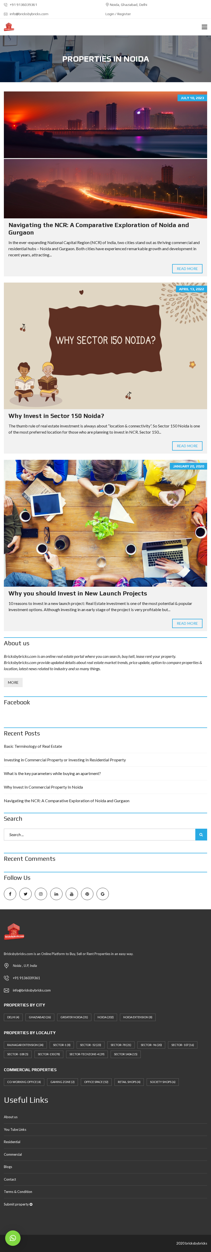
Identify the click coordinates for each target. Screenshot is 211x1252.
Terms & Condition (18, 1192)
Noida (106, 1017)
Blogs (8, 1167)
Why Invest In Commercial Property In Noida (43, 786)
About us (10, 1117)
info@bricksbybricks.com (28, 14)
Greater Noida (74, 1017)
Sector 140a (125, 1054)
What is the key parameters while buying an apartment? (52, 773)
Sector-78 (121, 1045)
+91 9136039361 (23, 5)
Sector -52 (90, 1045)
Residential (12, 1142)
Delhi (13, 1017)
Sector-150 (49, 1054)
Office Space (96, 1081)
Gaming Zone (62, 1081)
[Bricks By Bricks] (7, 27)
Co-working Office (24, 1081)
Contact (10, 1179)
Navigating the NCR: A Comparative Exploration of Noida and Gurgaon (66, 800)
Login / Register (118, 14)
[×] (13, 1238)
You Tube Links (15, 1129)
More (13, 682)
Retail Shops (129, 1081)
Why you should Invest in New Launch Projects (77, 593)
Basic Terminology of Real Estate (33, 746)
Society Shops (162, 1081)
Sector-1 (62, 1045)
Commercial (13, 1154)
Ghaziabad (40, 1017)
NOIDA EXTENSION (137, 1017)
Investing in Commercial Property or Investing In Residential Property (65, 759)
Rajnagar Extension (25, 1045)
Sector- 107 (182, 1045)
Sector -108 (17, 1054)
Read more (187, 268)
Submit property (17, 1204)
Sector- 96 (151, 1045)
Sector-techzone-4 (86, 1054)
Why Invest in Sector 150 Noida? (56, 415)
